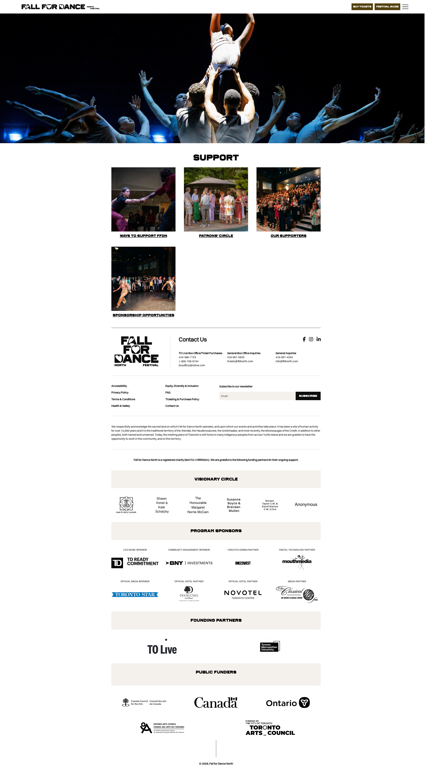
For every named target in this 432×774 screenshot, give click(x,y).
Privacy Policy (119, 392)
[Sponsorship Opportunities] (143, 279)
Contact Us (172, 405)
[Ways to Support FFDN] (143, 199)
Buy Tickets (362, 6)
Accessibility (119, 386)
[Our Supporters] (288, 199)
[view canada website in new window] (216, 702)
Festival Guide (387, 6)
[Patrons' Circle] (216, 199)
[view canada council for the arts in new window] (144, 702)
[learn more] (126, 505)
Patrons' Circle (216, 236)
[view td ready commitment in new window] (135, 563)
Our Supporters (288, 236)
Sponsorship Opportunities (143, 315)
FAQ (167, 392)
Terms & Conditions (123, 399)
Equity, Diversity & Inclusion (181, 386)
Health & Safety (120, 405)
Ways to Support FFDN (143, 236)
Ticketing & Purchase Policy (182, 399)
